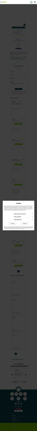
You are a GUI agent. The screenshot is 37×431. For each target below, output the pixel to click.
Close (33, 201)
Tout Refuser (12, 223)
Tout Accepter (25, 223)
